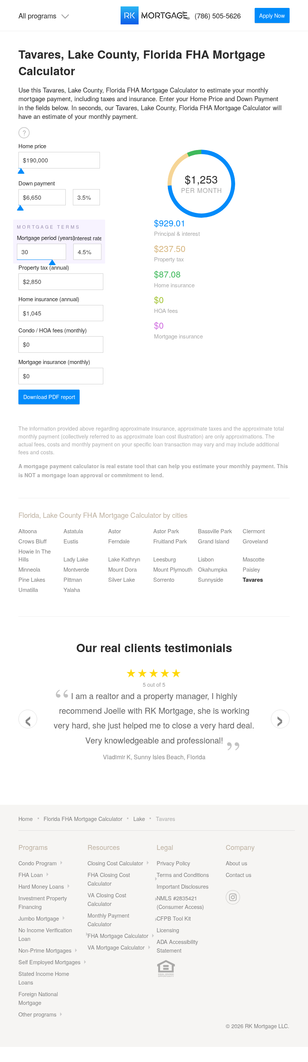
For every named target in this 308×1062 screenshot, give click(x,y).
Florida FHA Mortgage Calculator (83, 818)
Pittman (72, 579)
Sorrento (163, 579)
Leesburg (164, 559)
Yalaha (71, 589)
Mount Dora (122, 569)
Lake (139, 818)
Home (25, 818)
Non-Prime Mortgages (44, 950)
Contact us (238, 874)
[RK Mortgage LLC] (154, 15)
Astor (114, 531)
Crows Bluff (32, 541)
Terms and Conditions (183, 874)
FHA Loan (30, 874)
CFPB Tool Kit (174, 918)
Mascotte (253, 559)
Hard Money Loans (41, 886)
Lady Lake (75, 559)
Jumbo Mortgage (38, 918)
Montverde (76, 569)
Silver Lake (121, 579)
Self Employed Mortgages (49, 962)
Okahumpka (212, 569)
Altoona (27, 531)
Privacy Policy (173, 863)
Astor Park (166, 531)
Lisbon (206, 559)
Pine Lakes (31, 579)
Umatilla (28, 589)
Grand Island (213, 541)
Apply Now (272, 15)
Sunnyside (210, 579)
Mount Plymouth (172, 569)
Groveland (255, 541)
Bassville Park (215, 531)
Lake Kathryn (124, 559)
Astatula (73, 531)
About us (236, 863)
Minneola (29, 569)
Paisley (251, 569)
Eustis (70, 541)
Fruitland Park (170, 541)
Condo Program (37, 863)
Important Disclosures (182, 886)
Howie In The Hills (34, 555)
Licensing (168, 930)
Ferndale (119, 541)
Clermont (254, 531)
